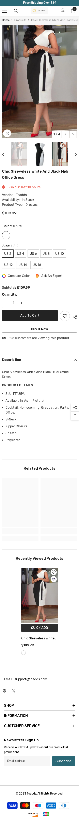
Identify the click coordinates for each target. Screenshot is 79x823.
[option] (39, 81)
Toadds (21, 195)
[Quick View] (54, 579)
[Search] (16, 10)
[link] (20, 531)
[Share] (73, 316)
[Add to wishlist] (65, 316)
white (23, 652)
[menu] (4, 10)
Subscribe (64, 761)
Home (6, 20)
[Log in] (63, 11)
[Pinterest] (4, 691)
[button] (65, 134)
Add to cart (30, 315)
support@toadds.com (31, 679)
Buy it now (39, 329)
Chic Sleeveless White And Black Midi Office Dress (37, 638)
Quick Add (39, 628)
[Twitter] (14, 691)
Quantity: (9, 294)
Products (20, 20)
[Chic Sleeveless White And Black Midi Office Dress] (39, 595)
